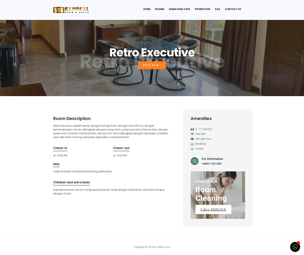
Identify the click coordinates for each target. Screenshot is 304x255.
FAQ (217, 9)
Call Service (213, 209)
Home (146, 9)
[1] (295, 248)
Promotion (202, 9)
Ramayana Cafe (179, 9)
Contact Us (233, 9)
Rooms (159, 9)
